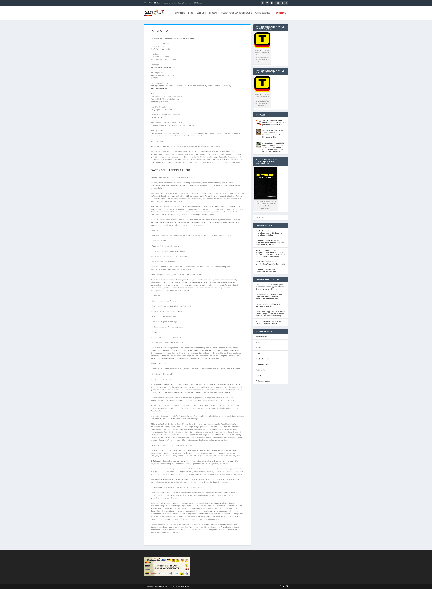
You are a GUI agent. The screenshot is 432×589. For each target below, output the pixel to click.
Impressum (281, 13)
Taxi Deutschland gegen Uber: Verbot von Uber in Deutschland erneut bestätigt (269, 296)
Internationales (261, 337)
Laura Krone (260, 312)
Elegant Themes (161, 586)
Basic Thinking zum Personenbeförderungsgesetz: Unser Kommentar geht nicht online (270, 287)
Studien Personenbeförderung (236, 13)
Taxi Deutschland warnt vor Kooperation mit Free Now (266, 270)
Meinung (259, 342)
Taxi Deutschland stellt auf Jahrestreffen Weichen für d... (178, 3)
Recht (258, 353)
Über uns (201, 13)
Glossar (213, 13)
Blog (190, 13)
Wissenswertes (262, 13)
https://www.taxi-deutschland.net (163, 67)
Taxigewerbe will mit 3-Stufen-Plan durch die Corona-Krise (271, 322)
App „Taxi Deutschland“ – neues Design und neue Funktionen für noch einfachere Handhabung (270, 314)
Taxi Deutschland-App (264, 364)
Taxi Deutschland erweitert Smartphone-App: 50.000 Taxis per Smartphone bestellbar (274, 122)
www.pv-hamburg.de (159, 88)
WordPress (185, 586)
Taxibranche (260, 370)
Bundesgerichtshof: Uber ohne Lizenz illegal (270, 305)
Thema (258, 375)
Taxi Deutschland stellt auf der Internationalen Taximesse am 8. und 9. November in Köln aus (272, 134)
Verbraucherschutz (263, 381)
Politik (258, 348)
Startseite (180, 13)
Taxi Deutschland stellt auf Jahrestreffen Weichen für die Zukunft (270, 263)
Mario (258, 321)
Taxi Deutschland (262, 359)
